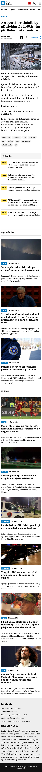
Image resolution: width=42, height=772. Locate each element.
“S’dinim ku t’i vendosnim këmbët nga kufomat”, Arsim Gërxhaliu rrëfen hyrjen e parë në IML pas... (24, 202)
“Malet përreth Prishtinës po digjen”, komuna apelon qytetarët (24, 188)
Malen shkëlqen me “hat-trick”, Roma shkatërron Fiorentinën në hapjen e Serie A (20, 429)
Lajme (12, 9)
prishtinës (26, 141)
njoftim (10, 141)
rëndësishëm (7, 145)
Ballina (4, 9)
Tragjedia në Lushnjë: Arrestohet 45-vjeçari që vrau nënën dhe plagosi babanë (23, 165)
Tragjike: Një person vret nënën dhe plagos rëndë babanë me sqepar (19, 575)
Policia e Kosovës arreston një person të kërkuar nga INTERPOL (24, 213)
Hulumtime (23, 9)
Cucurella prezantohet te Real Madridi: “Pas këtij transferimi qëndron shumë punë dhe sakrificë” (19, 678)
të (16, 145)
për (17, 141)
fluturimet (16, 137)
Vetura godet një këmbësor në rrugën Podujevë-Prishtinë (18, 477)
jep (24, 137)
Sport (33, 9)
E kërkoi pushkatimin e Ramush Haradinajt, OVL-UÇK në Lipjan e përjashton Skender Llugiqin (20, 625)
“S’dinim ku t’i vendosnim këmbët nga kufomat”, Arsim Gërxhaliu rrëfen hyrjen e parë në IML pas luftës (20, 318)
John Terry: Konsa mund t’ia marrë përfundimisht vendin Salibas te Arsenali (21, 177)
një (3, 141)
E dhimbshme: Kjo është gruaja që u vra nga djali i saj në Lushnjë (20, 526)
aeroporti (6, 137)
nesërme (32, 137)
